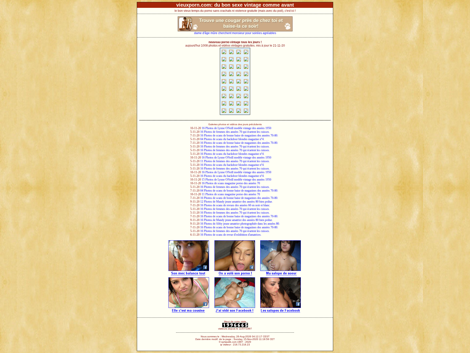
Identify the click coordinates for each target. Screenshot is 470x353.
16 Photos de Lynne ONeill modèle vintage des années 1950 (236, 128)
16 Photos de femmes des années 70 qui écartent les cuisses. (235, 132)
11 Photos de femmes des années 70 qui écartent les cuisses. (235, 161)
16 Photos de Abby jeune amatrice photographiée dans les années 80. (240, 223)
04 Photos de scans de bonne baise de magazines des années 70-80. (239, 190)
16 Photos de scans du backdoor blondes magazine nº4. (232, 154)
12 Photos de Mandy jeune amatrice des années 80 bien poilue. (236, 201)
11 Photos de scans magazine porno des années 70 (231, 194)
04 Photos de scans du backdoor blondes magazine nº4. (232, 139)
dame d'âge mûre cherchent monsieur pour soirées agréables (235, 33)
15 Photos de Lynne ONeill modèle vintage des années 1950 (236, 179)
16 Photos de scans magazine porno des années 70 (231, 183)
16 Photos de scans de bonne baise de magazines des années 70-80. (239, 135)
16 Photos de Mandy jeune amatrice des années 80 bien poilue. (236, 220)
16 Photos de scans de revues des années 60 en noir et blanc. (235, 205)
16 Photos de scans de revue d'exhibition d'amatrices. (230, 234)
